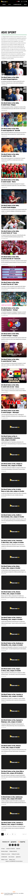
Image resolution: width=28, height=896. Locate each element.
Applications (18, 856)
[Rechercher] (24, 1)
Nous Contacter (11, 856)
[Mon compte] (22, 1)
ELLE (9, 4)
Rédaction (18, 848)
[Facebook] (10, 845)
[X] (13, 845)
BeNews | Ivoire (12, 859)
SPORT (4, 4)
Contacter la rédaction (10, 848)
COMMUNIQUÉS (17, 4)
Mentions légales (4, 851)
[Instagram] (15, 845)
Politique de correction (5, 854)
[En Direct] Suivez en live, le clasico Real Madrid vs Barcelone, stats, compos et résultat (10, 438)
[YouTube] (18, 845)
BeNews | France (4, 859)
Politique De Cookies (16, 854)
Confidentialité (4, 856)
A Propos (3, 848)
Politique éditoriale (13, 851)
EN (26, 1)
